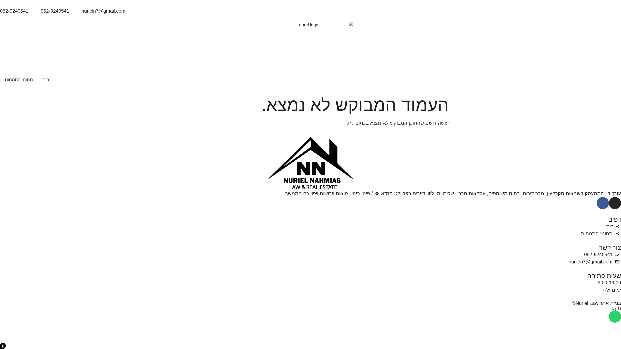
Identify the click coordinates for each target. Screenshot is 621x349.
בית (45, 79)
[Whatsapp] (615, 316)
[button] (3, 346)
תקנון (615, 308)
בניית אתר (610, 303)
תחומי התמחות (19, 79)
